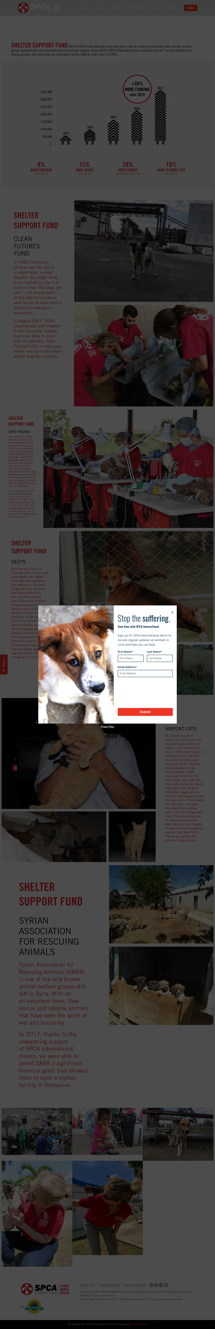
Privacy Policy (107, 727)
